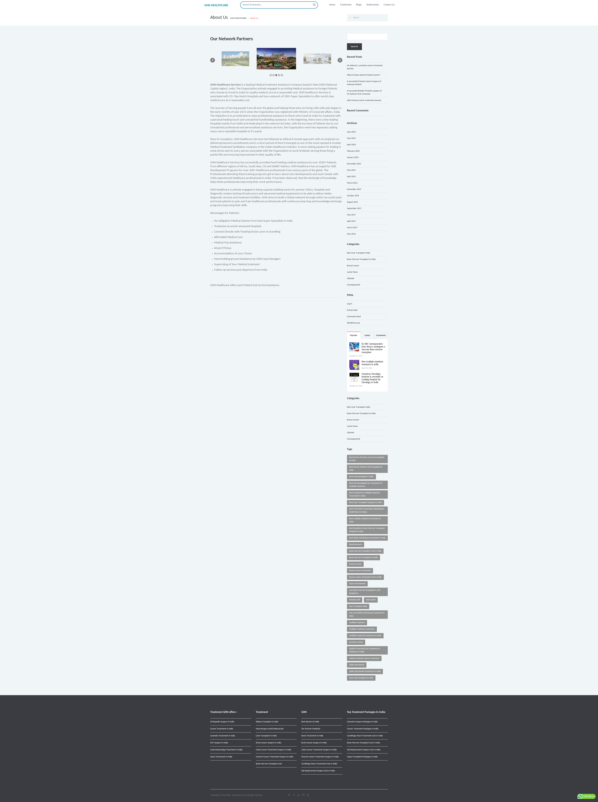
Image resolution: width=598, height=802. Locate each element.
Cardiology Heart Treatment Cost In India (319, 764)
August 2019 (352, 202)
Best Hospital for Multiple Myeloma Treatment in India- (364, 494)
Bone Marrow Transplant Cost (269, 764)
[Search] (314, 5)
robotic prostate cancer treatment (364, 658)
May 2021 (351, 170)
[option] (250, 58)
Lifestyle (350, 278)
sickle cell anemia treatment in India (365, 671)
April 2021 (351, 176)
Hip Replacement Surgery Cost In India (318, 771)
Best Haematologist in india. (361, 477)
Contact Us (389, 5)
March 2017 (352, 227)
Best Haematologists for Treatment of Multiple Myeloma (365, 484)
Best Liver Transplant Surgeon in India (365, 502)
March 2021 (352, 183)
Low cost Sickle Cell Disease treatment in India (366, 614)
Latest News (352, 272)
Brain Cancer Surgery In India (268, 743)
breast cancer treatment (360, 570)
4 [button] (279, 75)
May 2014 (351, 234)
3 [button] (276, 75)
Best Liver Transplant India (358, 253)
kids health (370, 600)
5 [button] (282, 75)
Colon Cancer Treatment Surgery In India (273, 750)
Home (332, 5)
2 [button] (273, 75)
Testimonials (372, 5)
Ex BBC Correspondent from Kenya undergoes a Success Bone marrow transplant (373, 348)
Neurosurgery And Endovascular (270, 729)
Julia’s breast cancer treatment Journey (364, 100)
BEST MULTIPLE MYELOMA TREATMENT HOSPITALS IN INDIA (366, 510)
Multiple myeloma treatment (362, 629)
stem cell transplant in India (361, 678)
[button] (212, 60)
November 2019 (354, 189)
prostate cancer (356, 642)
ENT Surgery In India (219, 743)
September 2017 (354, 208)
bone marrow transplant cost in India (365, 551)
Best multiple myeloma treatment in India (372, 363)
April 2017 (351, 221)
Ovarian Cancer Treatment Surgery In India (274, 757)
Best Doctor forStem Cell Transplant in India (365, 468)
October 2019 (353, 196)
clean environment (357, 584)
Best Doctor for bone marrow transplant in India (366, 459)
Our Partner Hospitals (310, 729)
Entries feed (352, 310)
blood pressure (355, 544)
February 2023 (353, 151)
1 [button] (271, 75)
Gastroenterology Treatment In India (226, 750)
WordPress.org (353, 323)
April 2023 (351, 145)
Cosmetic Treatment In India (222, 736)
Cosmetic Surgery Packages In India (362, 722)
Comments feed (354, 316)
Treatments (345, 5)
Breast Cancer (353, 266)
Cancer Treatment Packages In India (362, 729)
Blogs (359, 5)
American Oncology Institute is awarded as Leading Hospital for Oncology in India (372, 378)
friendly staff (354, 600)
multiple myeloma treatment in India (365, 635)
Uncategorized (353, 285)
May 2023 (351, 138)
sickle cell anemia (356, 665)
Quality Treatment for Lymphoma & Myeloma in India (364, 650)
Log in (349, 304)
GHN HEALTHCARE (216, 5)
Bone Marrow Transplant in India (361, 259)
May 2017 (351, 215)
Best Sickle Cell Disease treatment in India (367, 538)
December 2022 (354, 164)
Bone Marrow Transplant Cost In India (363, 743)
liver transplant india (358, 606)
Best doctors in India (310, 722)
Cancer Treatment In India (221, 729)
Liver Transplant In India (266, 736)
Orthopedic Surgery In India (222, 722)
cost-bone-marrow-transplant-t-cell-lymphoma (365, 592)
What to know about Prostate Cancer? (363, 75)
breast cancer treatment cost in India (365, 577)
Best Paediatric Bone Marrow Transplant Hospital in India (367, 530)
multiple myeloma (357, 622)
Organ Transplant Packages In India (362, 757)
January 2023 (352, 157)
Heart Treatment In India (221, 757)
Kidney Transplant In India (267, 722)
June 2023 (351, 132)
